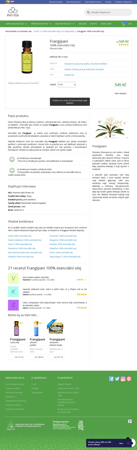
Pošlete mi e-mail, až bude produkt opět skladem (69, 101)
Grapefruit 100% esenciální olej (63, 248)
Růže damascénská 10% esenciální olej (25, 252)
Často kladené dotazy (93, 2)
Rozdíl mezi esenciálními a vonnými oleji (68, 410)
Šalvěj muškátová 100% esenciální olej (24, 240)
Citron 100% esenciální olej (61, 252)
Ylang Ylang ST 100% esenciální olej (65, 256)
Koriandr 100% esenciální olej (62, 244)
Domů (36, 31)
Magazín (82, 24)
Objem (53, 84)
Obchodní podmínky (14, 392)
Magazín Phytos (64, 384)
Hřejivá (75, 69)
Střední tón (69, 75)
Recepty (93, 24)
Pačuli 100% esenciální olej (19, 236)
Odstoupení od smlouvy (15, 400)
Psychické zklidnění (99, 63)
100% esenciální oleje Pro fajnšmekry (58, 31)
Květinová (90, 69)
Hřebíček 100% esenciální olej (21, 256)
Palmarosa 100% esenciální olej (21, 248)
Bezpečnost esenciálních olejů (68, 394)
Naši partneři (37, 392)
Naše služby (106, 24)
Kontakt (108, 2)
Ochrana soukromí (13, 405)
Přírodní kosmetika (39, 24)
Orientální (99, 69)
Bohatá (67, 69)
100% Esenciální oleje (14, 24)
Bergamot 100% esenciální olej (63, 240)
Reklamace (10, 396)
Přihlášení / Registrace (123, 2)
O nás (34, 384)
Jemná (82, 69)
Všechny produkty (63, 24)
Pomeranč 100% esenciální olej (63, 236)
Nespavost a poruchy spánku (77, 63)
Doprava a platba (55, 2)
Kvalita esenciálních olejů (68, 388)
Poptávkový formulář (14, 409)
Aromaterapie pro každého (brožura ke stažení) (66, 402)
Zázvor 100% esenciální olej (20, 244)
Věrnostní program (73, 2)
